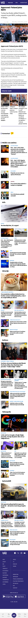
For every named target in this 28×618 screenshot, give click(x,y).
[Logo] (3, 3)
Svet (15, 238)
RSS (14, 585)
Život (4, 566)
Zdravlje (5, 568)
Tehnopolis (6, 579)
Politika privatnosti (18, 581)
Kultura (5, 573)
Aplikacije (15, 583)
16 (7, 158)
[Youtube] (24, 553)
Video (14, 559)
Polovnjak (12, 539)
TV (13, 561)
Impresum (15, 576)
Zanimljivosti (4, 520)
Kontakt (15, 588)
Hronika (12, 260)
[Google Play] (8, 596)
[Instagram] (21, 553)
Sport (4, 561)
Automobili (5, 582)
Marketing (15, 574)
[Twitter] (18, 553)
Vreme (14, 566)
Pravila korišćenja (18, 579)
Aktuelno (3, 433)
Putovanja (5, 570)
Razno (2, 223)
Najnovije (10, 2)
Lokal (4, 584)
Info (4, 559)
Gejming (12, 470)
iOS (15, 451)
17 (7, 146)
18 (7, 171)
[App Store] (19, 596)
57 (7, 192)
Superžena (5, 575)
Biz (3, 564)
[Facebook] (15, 553)
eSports (5, 577)
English (15, 564)
